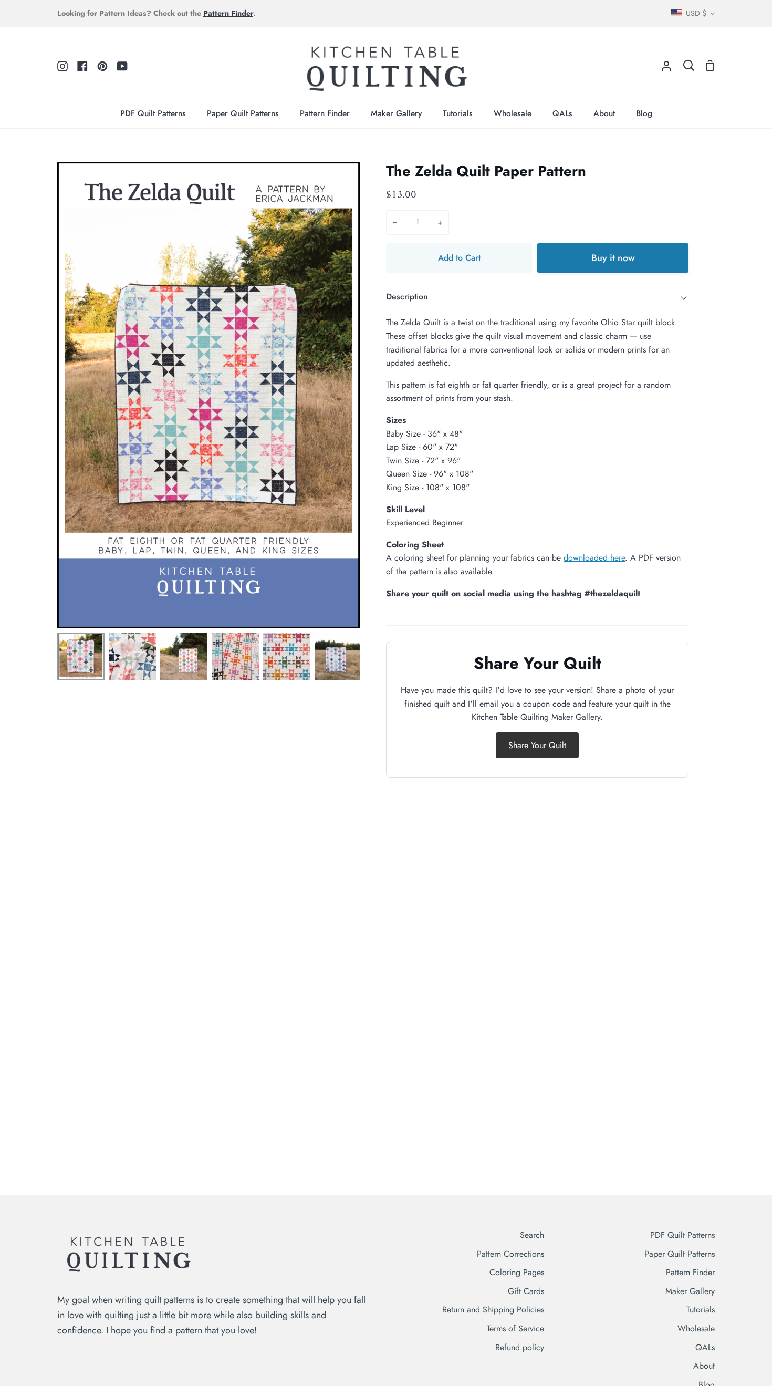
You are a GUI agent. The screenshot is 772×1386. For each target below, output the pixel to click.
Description (407, 297)
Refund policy (519, 1347)
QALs (705, 1347)
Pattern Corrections (510, 1254)
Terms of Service (515, 1328)
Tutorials (700, 1310)
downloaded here (594, 558)
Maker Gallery (690, 1291)
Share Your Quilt (537, 745)
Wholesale (696, 1328)
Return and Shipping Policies (493, 1310)
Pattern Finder (690, 1272)
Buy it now (613, 258)
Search (532, 1235)
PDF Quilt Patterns (682, 1235)
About (704, 1366)
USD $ (696, 13)
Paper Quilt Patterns (679, 1254)
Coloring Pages (516, 1272)
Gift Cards (526, 1291)
